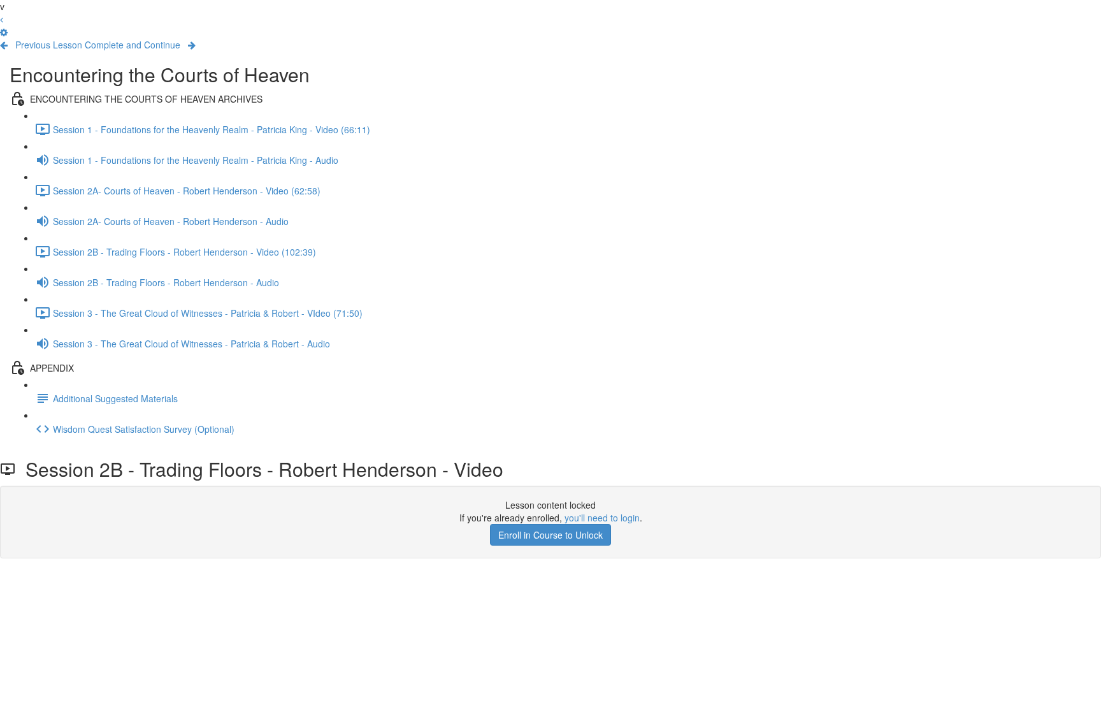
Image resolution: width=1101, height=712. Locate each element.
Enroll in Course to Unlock (550, 534)
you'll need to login (602, 517)
